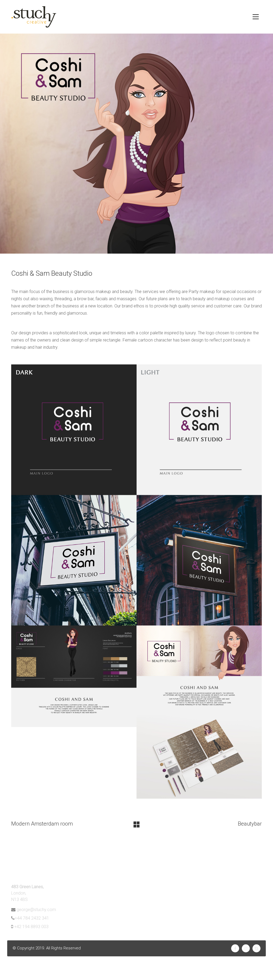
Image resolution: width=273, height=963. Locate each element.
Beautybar (250, 823)
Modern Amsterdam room (42, 823)
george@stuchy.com (36, 909)
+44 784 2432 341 (32, 918)
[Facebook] (235, 948)
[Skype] (256, 948)
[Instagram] (246, 948)
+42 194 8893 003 (31, 926)
